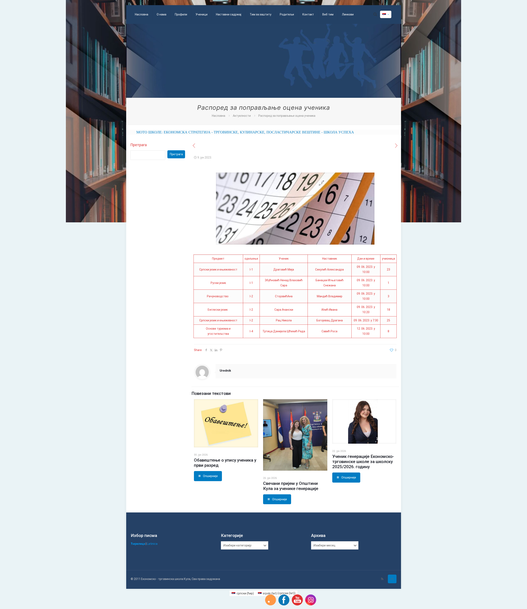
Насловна (218, 115)
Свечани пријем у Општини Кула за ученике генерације (290, 486)
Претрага (138, 145)
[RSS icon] (382, 579)
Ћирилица (138, 543)
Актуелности (242, 115)
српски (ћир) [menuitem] (245, 593)
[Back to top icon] (392, 579)
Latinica (152, 543)
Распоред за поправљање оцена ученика (286, 115)
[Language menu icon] (385, 14)
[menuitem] (243, 593)
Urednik (225, 370)
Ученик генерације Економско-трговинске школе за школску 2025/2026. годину (363, 461)
